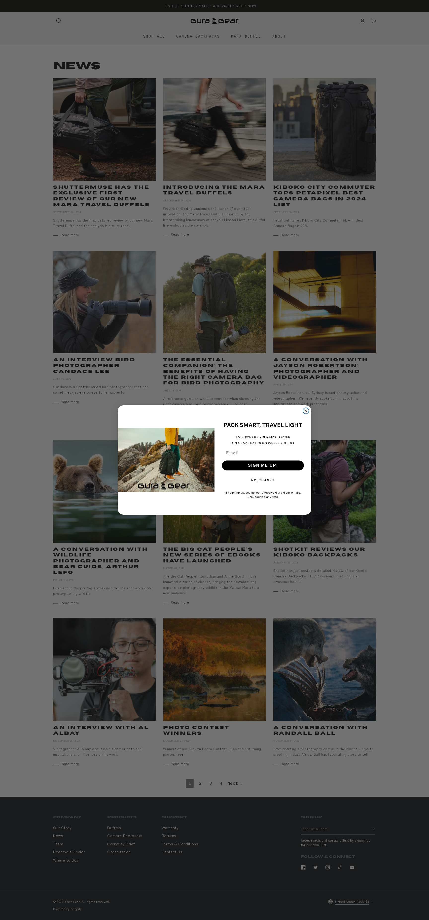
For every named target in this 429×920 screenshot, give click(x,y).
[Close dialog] (306, 411)
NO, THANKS (263, 480)
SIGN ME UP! (263, 465)
